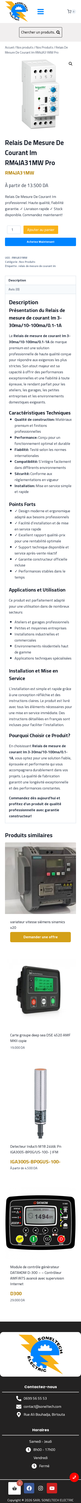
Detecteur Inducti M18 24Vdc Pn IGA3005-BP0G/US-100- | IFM (35, 1149)
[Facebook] (29, 1488)
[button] (70, 64)
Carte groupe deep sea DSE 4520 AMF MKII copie (40, 1038)
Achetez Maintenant (40, 241)
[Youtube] (52, 1488)
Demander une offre (40, 936)
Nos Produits (27, 261)
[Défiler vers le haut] (74, 1496)
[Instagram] (40, 1488)
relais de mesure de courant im (37, 266)
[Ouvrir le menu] (40, 11)
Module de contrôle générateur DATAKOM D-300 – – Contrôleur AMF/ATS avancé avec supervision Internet (37, 1275)
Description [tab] (17, 280)
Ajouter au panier (40, 229)
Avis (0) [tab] (14, 289)
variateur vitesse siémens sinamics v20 (37, 924)
